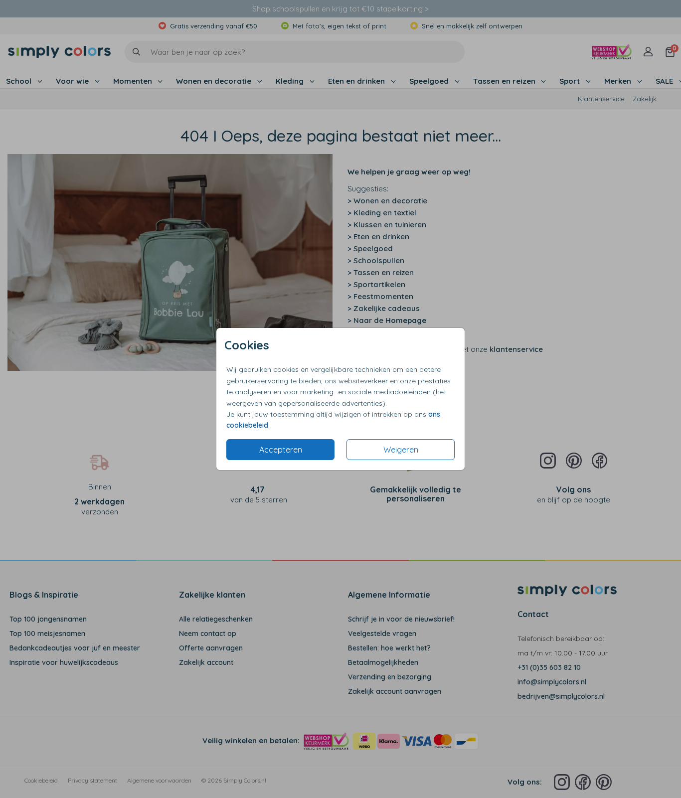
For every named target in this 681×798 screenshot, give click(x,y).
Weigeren (400, 450)
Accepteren (280, 450)
